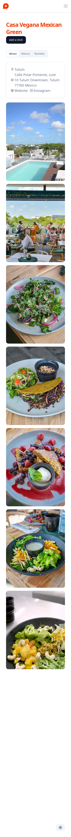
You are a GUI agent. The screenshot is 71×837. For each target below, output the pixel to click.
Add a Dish (16, 40)
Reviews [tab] (39, 53)
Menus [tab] (25, 53)
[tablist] (27, 53)
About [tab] (13, 53)
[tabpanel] (35, 368)
